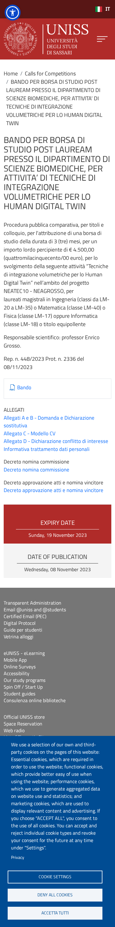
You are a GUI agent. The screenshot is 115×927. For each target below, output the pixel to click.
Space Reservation (23, 723)
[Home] (46, 39)
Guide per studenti (23, 629)
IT (107, 9)
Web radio (14, 730)
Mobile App (15, 659)
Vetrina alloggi (18, 636)
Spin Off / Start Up (23, 686)
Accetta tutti (55, 913)
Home (11, 73)
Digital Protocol (20, 623)
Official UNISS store (24, 717)
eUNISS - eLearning (24, 653)
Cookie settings (55, 877)
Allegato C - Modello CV (30, 433)
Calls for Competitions (50, 73)
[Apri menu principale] (102, 39)
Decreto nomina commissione (36, 470)
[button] (12, 12)
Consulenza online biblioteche (35, 700)
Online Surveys (20, 666)
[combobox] (102, 9)
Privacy (17, 857)
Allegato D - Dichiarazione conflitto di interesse (56, 441)
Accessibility (16, 673)
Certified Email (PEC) (25, 616)
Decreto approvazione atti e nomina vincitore (53, 490)
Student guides (19, 693)
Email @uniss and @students (35, 609)
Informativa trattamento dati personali (47, 449)
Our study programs (24, 680)
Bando (24, 387)
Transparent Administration (32, 602)
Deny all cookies (55, 895)
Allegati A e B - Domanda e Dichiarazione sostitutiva (49, 422)
